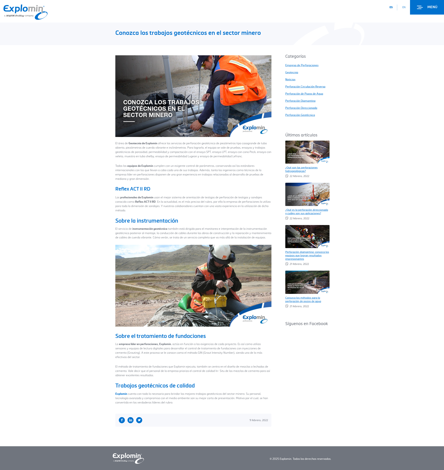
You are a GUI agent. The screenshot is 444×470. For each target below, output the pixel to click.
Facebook (122, 420)
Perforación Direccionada (301, 108)
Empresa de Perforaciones (301, 65)
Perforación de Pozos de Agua (304, 94)
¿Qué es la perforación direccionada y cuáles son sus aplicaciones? (306, 211)
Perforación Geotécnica (300, 115)
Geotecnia (291, 72)
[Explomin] (25, 18)
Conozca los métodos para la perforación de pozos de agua (303, 299)
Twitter (139, 420)
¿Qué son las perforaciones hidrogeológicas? (301, 169)
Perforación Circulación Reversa (305, 86)
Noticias (290, 79)
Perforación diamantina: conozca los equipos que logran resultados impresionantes (307, 255)
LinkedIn (130, 420)
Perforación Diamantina (300, 101)
